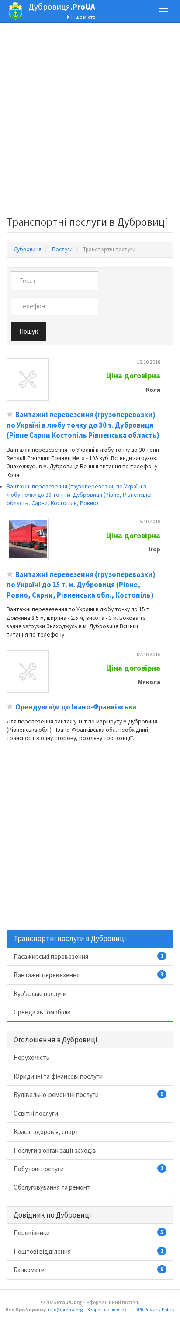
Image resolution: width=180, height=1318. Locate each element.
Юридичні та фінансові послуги (58, 1076)
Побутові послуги (88, 1169)
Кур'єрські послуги (40, 993)
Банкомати (88, 1270)
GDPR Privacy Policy (153, 1309)
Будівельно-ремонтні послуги (88, 1094)
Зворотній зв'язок (107, 1309)
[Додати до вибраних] (10, 415)
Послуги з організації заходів (55, 1150)
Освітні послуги (36, 1113)
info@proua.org (65, 1309)
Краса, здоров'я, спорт (46, 1132)
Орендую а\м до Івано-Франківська (75, 707)
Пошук (28, 331)
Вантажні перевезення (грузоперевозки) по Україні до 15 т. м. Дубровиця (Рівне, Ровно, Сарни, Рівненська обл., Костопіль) (81, 585)
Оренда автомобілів (42, 1012)
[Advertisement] (90, 122)
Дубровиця (61, 6)
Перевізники (88, 1232)
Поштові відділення (88, 1251)
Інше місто (82, 17)
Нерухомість (31, 1057)
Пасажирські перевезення (88, 956)
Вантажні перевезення (88, 975)
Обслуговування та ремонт (52, 1187)
